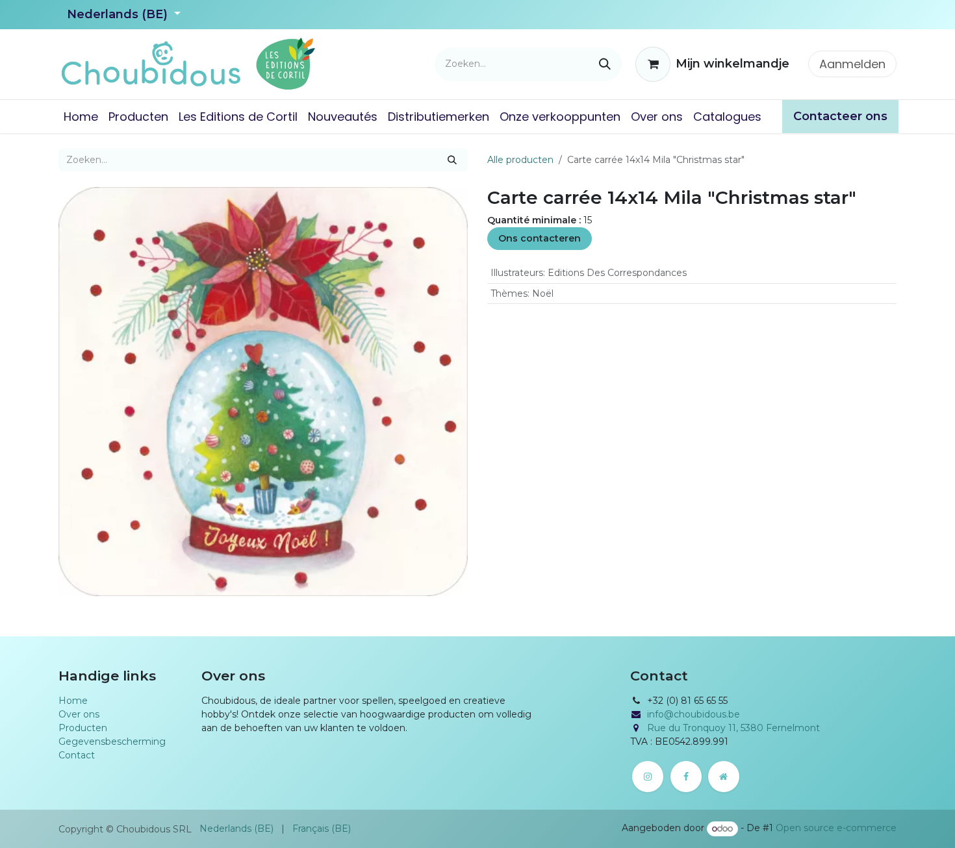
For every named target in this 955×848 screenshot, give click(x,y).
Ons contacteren (539, 238)
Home (73, 700)
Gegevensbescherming (112, 741)
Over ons (78, 714)
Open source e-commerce (836, 828)
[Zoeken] (605, 64)
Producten (82, 728)
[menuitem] (80, 117)
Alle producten (520, 160)
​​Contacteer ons (840, 116)
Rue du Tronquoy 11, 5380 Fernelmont (733, 728)
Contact (76, 755)
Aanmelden (852, 64)
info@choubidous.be (693, 714)
